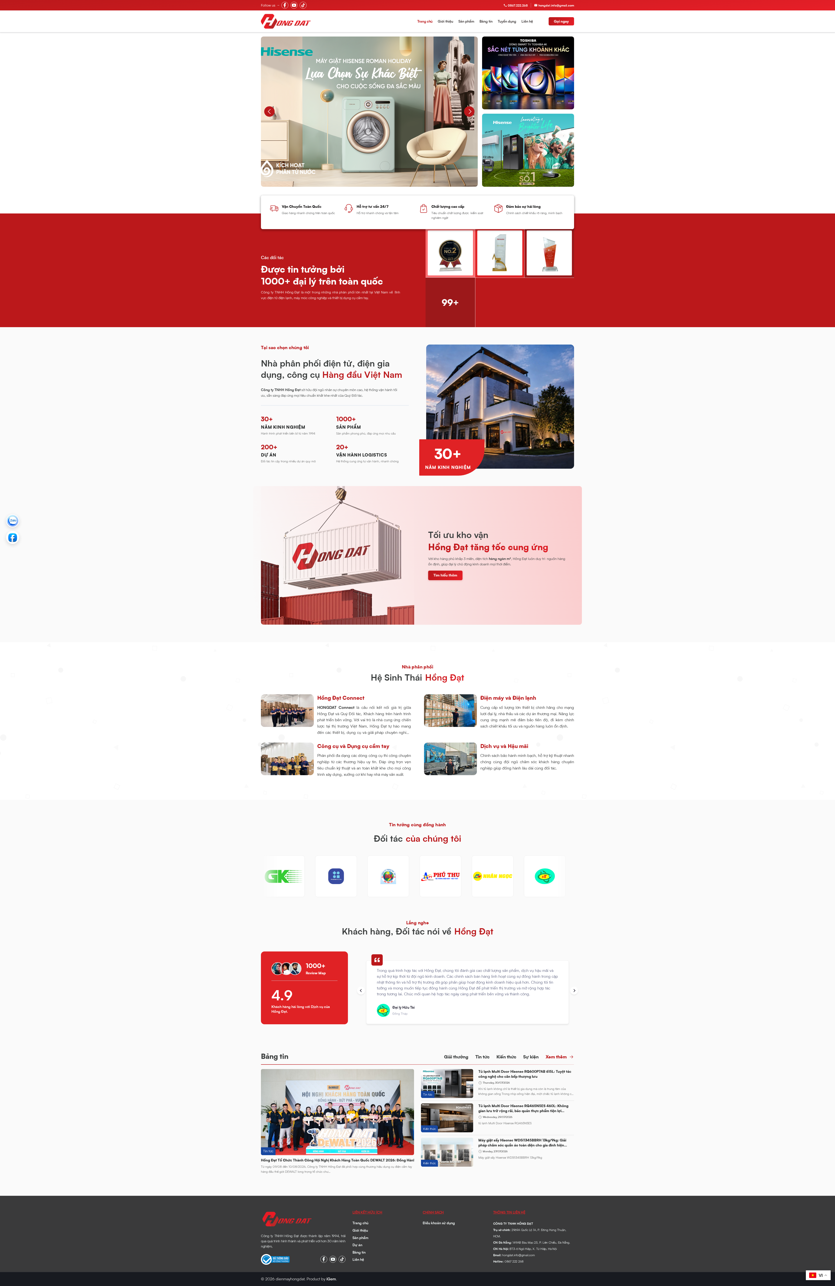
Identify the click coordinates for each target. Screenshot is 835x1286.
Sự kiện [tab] (531, 1056)
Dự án (357, 1245)
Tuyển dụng (507, 21)
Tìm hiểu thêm (445, 575)
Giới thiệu (445, 21)
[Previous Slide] (269, 111)
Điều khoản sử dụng (439, 1223)
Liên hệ (527, 21)
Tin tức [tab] (482, 1056)
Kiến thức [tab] (506, 1056)
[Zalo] (12, 520)
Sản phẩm (466, 21)
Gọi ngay (561, 21)
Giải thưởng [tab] (456, 1056)
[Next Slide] (469, 111)
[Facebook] (12, 537)
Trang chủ (425, 21)
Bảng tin (486, 21)
